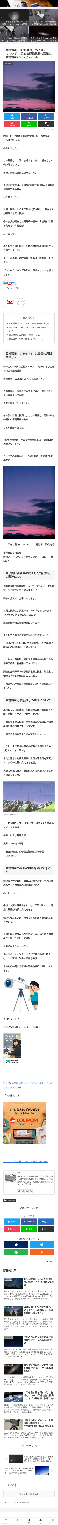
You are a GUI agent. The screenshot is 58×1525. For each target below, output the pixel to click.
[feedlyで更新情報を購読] (27, 1191)
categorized (10, 1200)
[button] (52, 741)
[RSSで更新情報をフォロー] (31, 1191)
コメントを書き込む (29, 1494)
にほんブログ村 (11, 288)
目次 (25, 318)
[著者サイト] (19, 1191)
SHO (19, 1172)
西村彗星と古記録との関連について (25, 335)
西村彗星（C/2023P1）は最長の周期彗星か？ (29, 323)
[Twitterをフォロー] (23, 1191)
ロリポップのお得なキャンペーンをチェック (25, 1161)
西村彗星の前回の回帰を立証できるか (26, 339)
